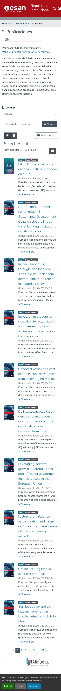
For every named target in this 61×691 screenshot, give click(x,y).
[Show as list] (7, 136)
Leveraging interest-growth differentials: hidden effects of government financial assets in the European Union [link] (37, 474)
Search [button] (51, 124)
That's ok (8, 686)
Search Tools (47, 135)
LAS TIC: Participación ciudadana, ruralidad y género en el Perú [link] (37, 169)
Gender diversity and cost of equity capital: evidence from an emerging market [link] (36, 374)
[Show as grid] (14, 136)
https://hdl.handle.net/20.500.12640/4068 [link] (26, 52)
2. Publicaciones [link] (22, 23)
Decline (20, 686)
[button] (15, 8)
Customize (34, 686)
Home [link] (5, 23)
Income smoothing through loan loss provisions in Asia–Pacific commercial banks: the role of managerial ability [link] (36, 274)
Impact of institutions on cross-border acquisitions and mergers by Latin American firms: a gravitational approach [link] (36, 326)
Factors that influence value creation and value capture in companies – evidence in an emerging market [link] (37, 526)
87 (42, 650)
